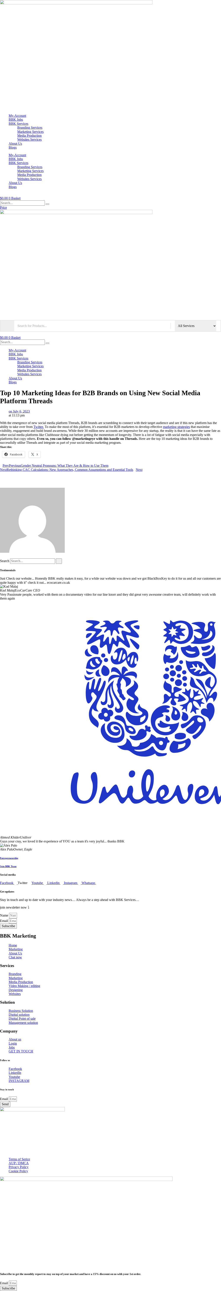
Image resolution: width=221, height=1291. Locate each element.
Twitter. (38, 427)
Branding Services (29, 127)
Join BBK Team (8, 866)
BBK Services (18, 123)
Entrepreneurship (9, 858)
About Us (15, 143)
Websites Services (29, 139)
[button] (110, 474)
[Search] (47, 204)
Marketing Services (30, 131)
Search (4, 561)
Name (4, 915)
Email (4, 921)
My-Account (17, 115)
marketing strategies (176, 427)
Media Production (29, 135)
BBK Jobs (16, 119)
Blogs (13, 147)
